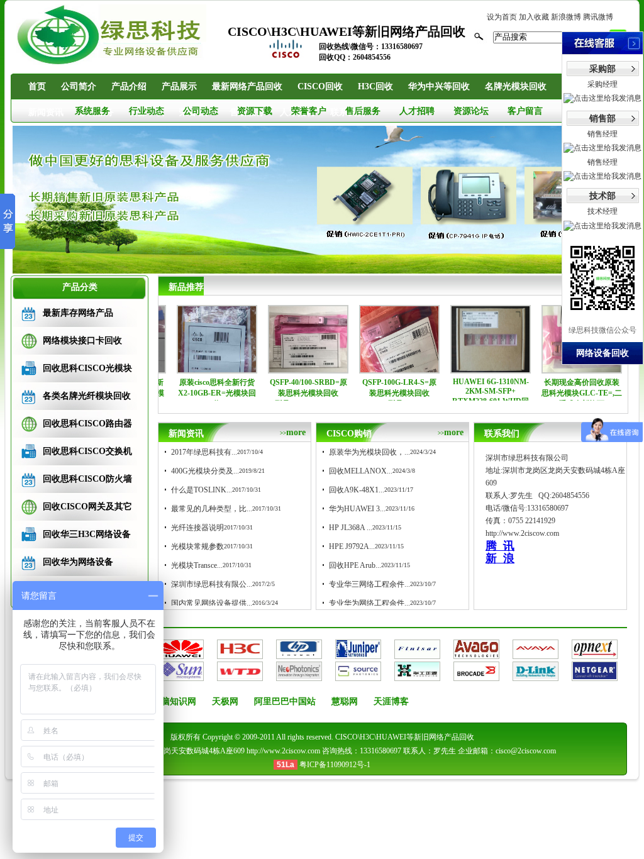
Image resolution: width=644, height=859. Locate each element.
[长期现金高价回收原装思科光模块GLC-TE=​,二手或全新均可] (555, 368)
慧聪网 (344, 701)
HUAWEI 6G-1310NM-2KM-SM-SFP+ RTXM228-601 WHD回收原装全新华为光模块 (464, 396)
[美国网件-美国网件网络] (594, 675)
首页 (37, 86)
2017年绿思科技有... (204, 452)
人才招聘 (417, 111)
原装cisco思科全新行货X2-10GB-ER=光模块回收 (191, 393)
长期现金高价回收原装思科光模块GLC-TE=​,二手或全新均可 (555, 393)
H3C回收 (375, 86)
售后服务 (362, 111)
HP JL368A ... (350, 527)
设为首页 (502, 17)
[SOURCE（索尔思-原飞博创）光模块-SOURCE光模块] (358, 675)
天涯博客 (391, 701)
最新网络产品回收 (247, 86)
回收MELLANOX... (360, 471)
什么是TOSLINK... (201, 489)
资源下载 (254, 111)
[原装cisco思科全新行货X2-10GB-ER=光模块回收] (191, 368)
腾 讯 (500, 546)
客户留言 (525, 111)
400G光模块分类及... (205, 471)
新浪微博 (566, 17)
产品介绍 (129, 86)
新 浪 (500, 558)
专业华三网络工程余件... (369, 584)
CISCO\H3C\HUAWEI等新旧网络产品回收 (404, 737)
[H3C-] (240, 653)
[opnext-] (594, 653)
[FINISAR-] (417, 653)
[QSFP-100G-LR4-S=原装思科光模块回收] (373, 368)
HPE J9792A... (352, 546)
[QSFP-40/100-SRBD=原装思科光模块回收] (282, 368)
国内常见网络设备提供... (211, 603)
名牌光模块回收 (516, 86)
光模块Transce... (197, 565)
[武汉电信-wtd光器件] (240, 675)
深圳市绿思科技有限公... (211, 584)
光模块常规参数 (197, 546)
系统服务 (92, 111)
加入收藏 (534, 17)
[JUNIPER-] (358, 653)
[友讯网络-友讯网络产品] (535, 675)
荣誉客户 (308, 111)
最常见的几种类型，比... (211, 508)
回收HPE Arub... (355, 565)
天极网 (225, 701)
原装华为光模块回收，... (369, 452)
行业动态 (146, 111)
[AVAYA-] (535, 653)
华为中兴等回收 (439, 86)
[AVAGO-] (476, 653)
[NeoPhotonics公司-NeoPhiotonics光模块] (299, 675)
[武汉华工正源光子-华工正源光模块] (417, 675)
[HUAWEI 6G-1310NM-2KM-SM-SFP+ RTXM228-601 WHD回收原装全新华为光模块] (464, 368)
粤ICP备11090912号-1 (334, 764)
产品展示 (179, 86)
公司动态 (200, 111)
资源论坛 (471, 111)
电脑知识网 (174, 701)
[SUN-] (181, 675)
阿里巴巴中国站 (285, 701)
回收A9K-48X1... (356, 489)
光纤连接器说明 (197, 527)
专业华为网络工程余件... (369, 603)
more (293, 432)
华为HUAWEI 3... (357, 508)
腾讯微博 (598, 17)
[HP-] (299, 653)
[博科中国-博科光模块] (476, 675)
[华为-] (181, 653)
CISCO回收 (320, 86)
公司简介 (78, 86)
